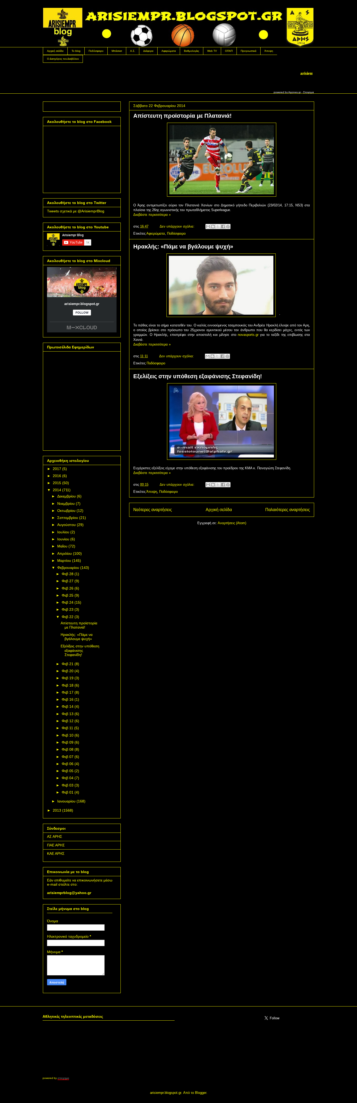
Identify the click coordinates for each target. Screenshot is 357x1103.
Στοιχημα (308, 92)
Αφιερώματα (169, 50)
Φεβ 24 (67, 602)
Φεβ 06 (67, 764)
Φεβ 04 (67, 778)
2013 (57, 810)
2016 (57, 476)
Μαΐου (62, 546)
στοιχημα (63, 1078)
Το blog (76, 50)
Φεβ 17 (67, 692)
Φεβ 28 (67, 574)
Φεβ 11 (67, 728)
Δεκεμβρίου (66, 496)
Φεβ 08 (67, 749)
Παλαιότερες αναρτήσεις (287, 509)
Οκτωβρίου (66, 510)
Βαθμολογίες (191, 50)
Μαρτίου (64, 560)
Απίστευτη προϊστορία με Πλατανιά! (182, 115)
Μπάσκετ (117, 50)
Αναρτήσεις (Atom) (232, 523)
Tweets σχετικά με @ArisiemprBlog (75, 211)
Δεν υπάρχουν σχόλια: (177, 226)
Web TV (212, 50)
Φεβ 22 (67, 617)
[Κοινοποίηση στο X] (218, 226)
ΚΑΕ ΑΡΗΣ (56, 853)
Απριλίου (64, 553)
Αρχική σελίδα (55, 50)
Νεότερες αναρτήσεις (152, 509)
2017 (57, 469)
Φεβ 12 (67, 721)
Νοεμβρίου (66, 503)
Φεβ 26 (67, 588)
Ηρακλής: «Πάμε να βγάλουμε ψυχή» (183, 246)
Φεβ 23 (67, 609)
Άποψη (268, 50)
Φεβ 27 (67, 581)
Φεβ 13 (67, 714)
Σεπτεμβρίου (67, 518)
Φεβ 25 (67, 595)
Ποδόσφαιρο (96, 50)
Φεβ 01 (67, 792)
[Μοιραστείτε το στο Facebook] (223, 226)
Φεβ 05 (67, 771)
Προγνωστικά (248, 50)
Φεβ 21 (67, 664)
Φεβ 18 (67, 685)
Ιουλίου (63, 532)
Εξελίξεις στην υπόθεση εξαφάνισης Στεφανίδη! (197, 376)
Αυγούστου (66, 525)
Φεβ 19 (67, 678)
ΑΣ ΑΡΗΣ (54, 836)
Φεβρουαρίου (68, 567)
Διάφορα (148, 50)
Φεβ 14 (67, 706)
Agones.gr (294, 92)
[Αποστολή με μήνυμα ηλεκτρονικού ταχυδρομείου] (208, 226)
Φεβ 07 (67, 757)
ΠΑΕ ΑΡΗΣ (56, 845)
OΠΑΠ (229, 50)
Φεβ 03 (67, 785)
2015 (57, 483)
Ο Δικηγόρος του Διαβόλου (63, 58)
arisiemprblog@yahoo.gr (69, 893)
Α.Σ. (132, 50)
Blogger (200, 1093)
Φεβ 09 (67, 742)
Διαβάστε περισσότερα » (152, 215)
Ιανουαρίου (66, 801)
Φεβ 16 (67, 699)
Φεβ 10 (67, 735)
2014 (57, 490)
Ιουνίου (63, 539)
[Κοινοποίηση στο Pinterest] (228, 226)
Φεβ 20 (67, 671)
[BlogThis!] (213, 226)
